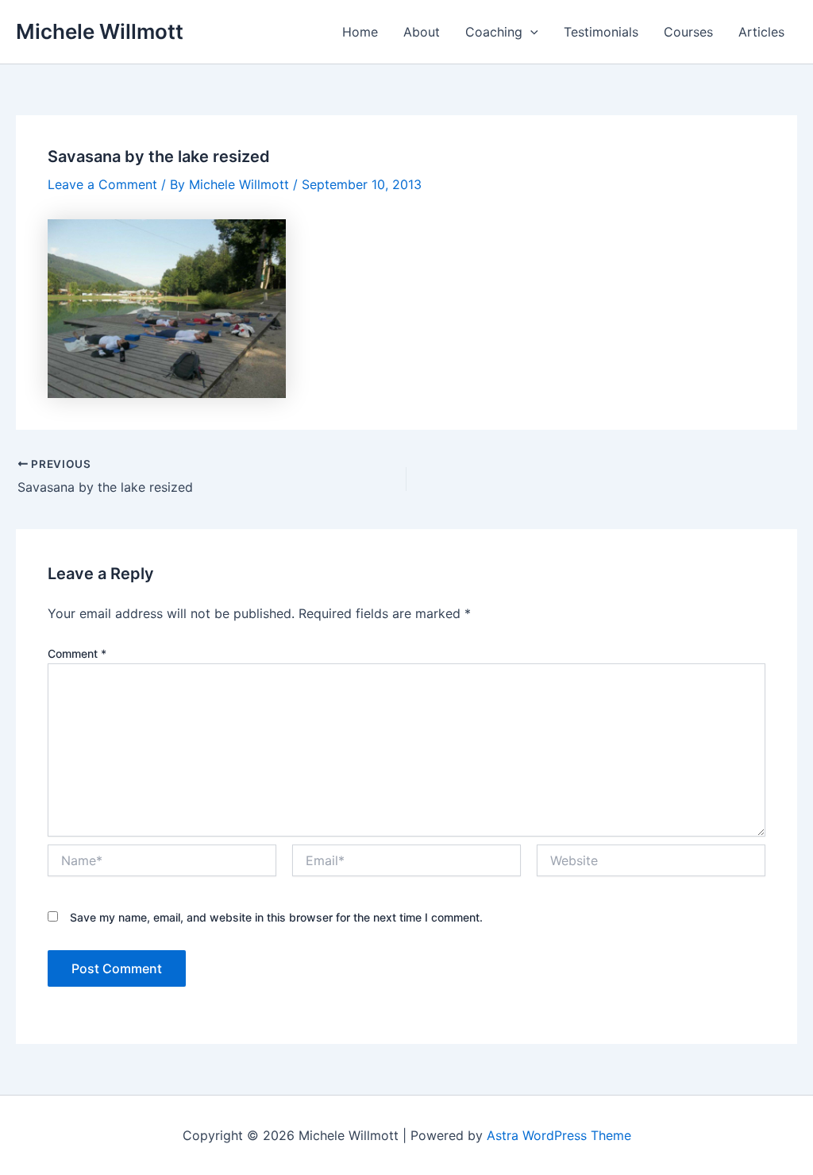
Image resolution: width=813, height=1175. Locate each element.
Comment (77, 653)
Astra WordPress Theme (559, 1135)
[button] (530, 32)
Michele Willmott (99, 31)
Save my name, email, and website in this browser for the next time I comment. (276, 917)
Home (360, 32)
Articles (761, 32)
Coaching (493, 32)
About (421, 32)
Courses (688, 32)
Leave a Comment (102, 184)
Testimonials (601, 32)
